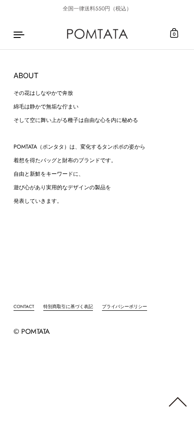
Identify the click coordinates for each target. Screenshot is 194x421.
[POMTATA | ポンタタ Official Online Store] (97, 34)
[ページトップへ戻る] (178, 405)
